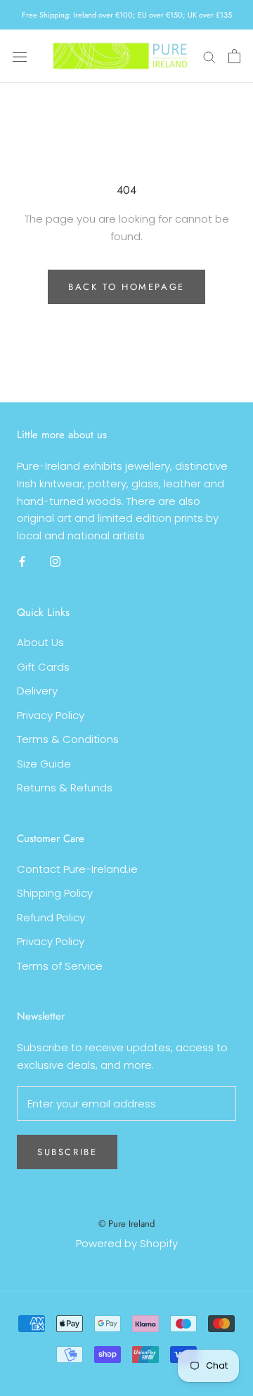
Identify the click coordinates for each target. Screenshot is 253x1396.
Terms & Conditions (68, 739)
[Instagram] (55, 561)
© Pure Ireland (126, 1223)
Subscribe (67, 1152)
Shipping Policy (55, 892)
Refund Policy (51, 917)
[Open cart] (234, 56)
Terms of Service (60, 966)
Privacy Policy (50, 715)
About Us (40, 642)
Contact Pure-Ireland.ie (77, 869)
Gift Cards (43, 666)
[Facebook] (22, 561)
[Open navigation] (20, 56)
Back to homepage (126, 287)
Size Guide (44, 763)
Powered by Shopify (127, 1243)
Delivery (37, 690)
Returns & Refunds (64, 787)
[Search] (209, 56)
